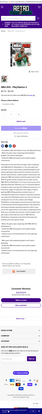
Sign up (31, 359)
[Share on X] (6, 146)
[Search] (38, 18)
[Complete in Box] (8, 106)
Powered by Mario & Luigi (21, 397)
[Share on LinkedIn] (10, 146)
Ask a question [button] (21, 305)
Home (3, 31)
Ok (33, 411)
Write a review (21, 300)
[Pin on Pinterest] (14, 146)
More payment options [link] (21, 133)
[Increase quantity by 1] (18, 114)
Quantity (4, 110)
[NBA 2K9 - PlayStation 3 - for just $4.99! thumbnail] (4, 79)
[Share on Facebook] (2, 146)
